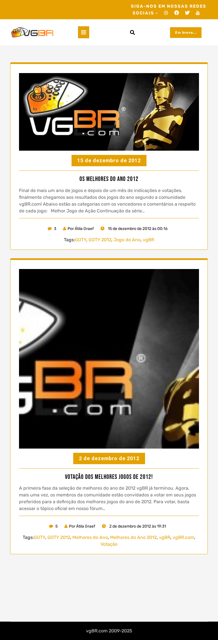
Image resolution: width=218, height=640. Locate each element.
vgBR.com (183, 537)
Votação (109, 544)
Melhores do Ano (90, 537)
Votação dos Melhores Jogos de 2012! (109, 477)
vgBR (148, 239)
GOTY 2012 (100, 239)
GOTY (80, 239)
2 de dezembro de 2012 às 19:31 (137, 526)
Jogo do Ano (127, 239)
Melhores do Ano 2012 (133, 537)
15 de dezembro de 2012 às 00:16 (137, 228)
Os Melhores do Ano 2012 (109, 179)
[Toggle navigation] (83, 32)
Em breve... (185, 33)
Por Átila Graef (81, 228)
